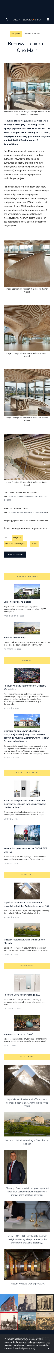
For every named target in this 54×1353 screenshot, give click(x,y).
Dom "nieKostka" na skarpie (17, 601)
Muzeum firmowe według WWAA (27, 1283)
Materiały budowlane (27, 773)
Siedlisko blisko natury (15, 637)
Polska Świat (27, 875)
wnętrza (17, 538)
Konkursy (27, 660)
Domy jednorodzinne (27, 576)
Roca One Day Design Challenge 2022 (22, 994)
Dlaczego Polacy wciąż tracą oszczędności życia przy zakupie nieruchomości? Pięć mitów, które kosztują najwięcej (27, 1191)
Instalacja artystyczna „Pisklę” (18, 1034)
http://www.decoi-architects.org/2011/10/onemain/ (27, 512)
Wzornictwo (27, 966)
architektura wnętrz (15, 544)
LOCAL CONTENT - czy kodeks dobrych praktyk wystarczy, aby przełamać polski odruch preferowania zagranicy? (27, 1239)
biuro (34, 544)
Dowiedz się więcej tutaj (24, 1348)
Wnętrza (16, 34)
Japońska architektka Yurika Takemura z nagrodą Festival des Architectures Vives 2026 (27, 1103)
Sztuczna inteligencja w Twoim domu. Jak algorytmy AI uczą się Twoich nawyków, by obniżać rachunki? (25, 804)
